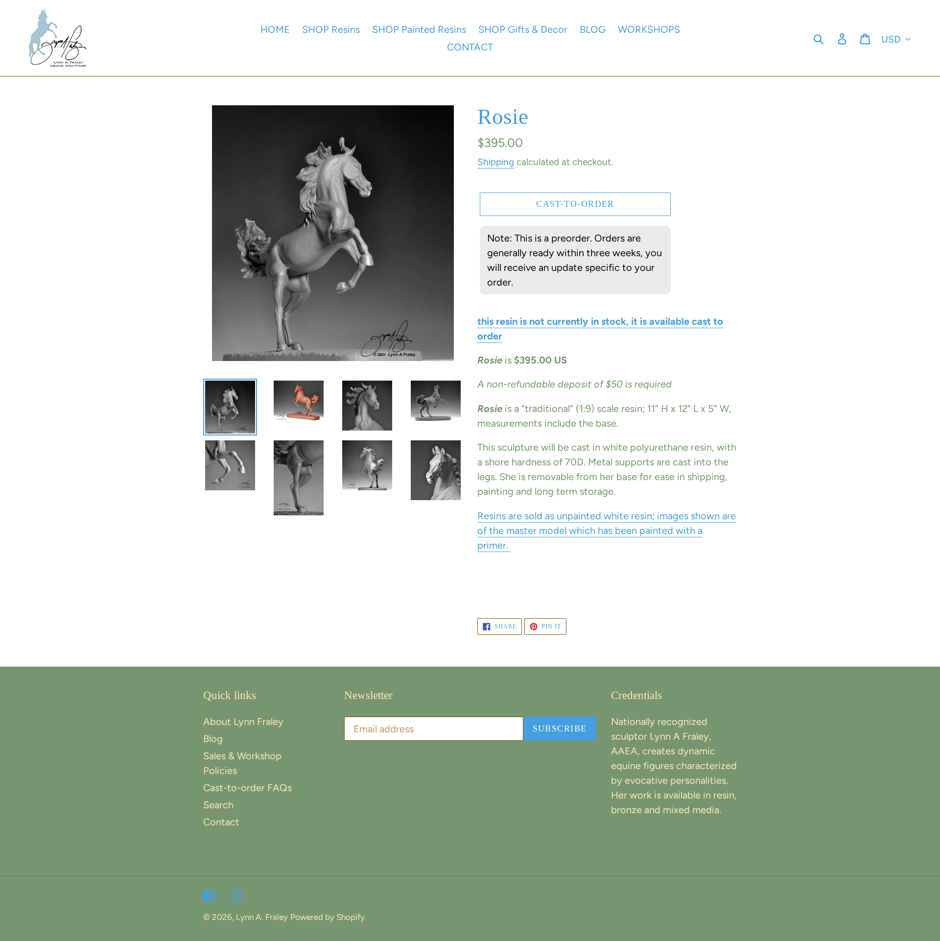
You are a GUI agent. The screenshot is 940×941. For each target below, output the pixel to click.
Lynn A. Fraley (262, 917)
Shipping (495, 162)
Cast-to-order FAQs (247, 788)
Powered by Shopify (327, 917)
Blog (213, 739)
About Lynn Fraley (243, 721)
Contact (221, 822)
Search (218, 805)
